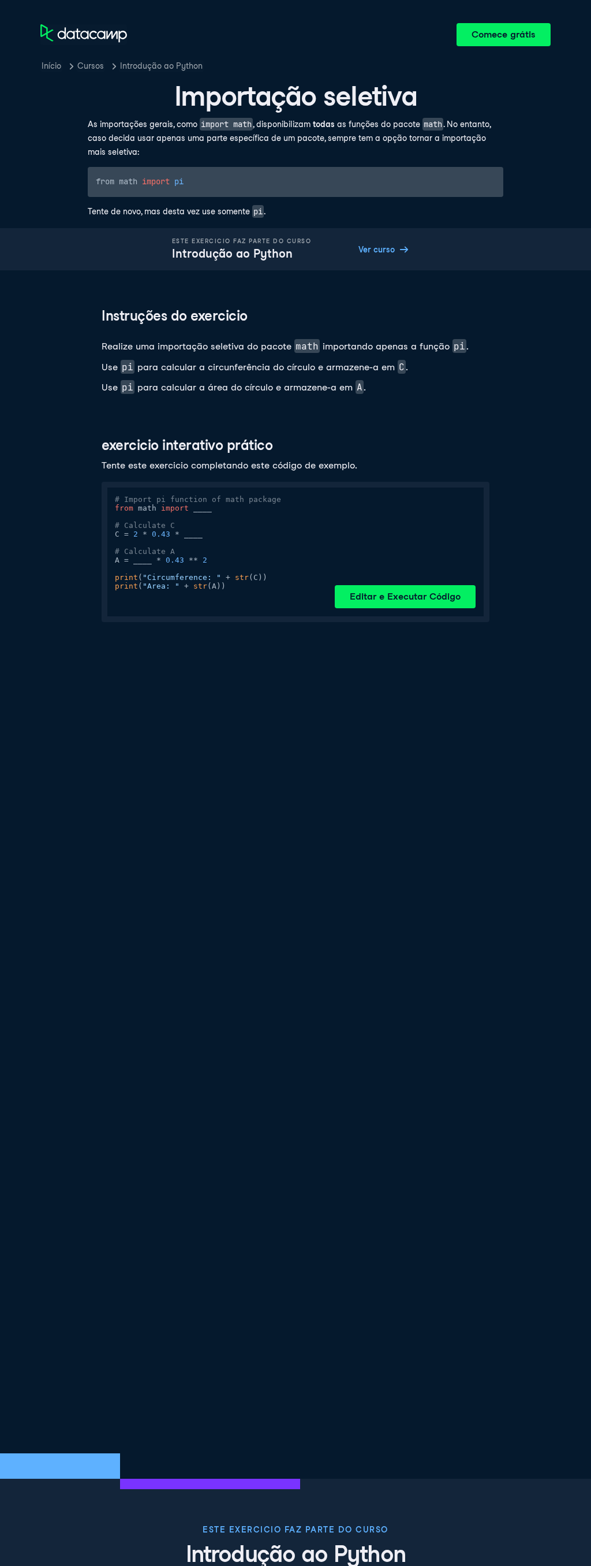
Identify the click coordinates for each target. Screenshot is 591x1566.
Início (51, 65)
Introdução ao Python (161, 65)
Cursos (90, 65)
